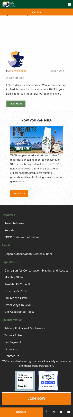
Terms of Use (13, 335)
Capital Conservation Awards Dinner (28, 254)
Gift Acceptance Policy (19, 312)
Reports (9, 230)
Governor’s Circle (15, 291)
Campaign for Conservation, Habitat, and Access (36, 270)
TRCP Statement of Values (21, 237)
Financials (10, 349)
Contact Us (11, 356)
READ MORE (16, 103)
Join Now (36, 399)
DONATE (36, 11)
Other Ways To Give (17, 305)
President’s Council (17, 284)
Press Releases (14, 223)
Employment (12, 342)
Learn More (19, 193)
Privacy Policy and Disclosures (24, 328)
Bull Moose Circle (16, 298)
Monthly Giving (14, 277)
